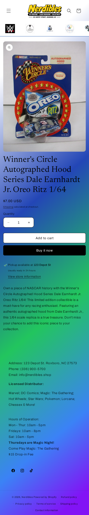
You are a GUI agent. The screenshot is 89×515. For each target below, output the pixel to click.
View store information (24, 276)
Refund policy (69, 497)
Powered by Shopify (45, 497)
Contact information (46, 510)
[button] (8, 11)
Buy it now (44, 250)
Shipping (8, 207)
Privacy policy (23, 503)
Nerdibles (27, 497)
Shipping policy (69, 503)
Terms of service (46, 503)
